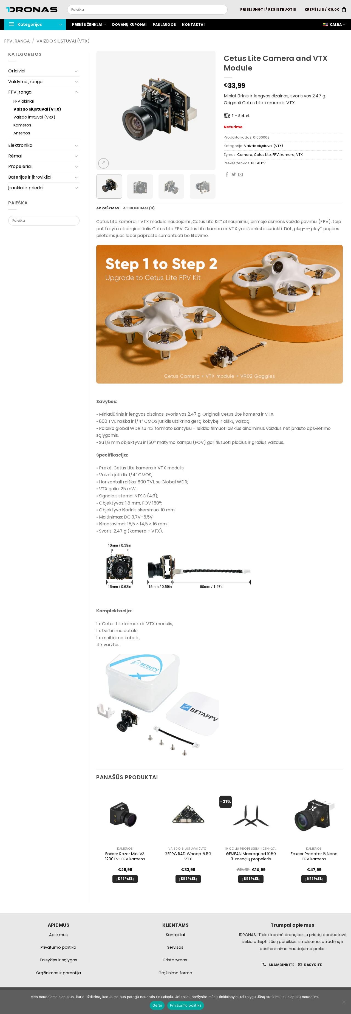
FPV (276, 154)
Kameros (22, 125)
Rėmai (15, 156)
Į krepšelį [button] (125, 879)
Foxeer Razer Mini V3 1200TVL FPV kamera (125, 856)
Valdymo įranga (25, 81)
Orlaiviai (16, 71)
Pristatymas (175, 960)
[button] (268, 10)
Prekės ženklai (87, 24)
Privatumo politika (186, 1005)
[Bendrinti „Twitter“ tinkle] (233, 174)
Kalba (336, 24)
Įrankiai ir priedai (25, 188)
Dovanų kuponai (129, 24)
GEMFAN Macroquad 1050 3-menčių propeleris (251, 856)
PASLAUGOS (164, 24)
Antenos (21, 133)
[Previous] (106, 110)
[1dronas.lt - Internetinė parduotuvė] (31, 9)
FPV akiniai (23, 101)
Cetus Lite (262, 154)
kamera (288, 154)
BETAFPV (258, 163)
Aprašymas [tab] (107, 208)
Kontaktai (193, 24)
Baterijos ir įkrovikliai (29, 177)
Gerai (157, 1005)
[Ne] (343, 1003)
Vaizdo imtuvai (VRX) (34, 117)
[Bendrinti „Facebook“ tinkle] (227, 174)
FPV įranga (17, 41)
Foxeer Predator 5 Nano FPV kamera (314, 856)
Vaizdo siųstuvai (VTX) (63, 41)
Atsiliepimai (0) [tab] (139, 208)
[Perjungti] (76, 71)
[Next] (206, 110)
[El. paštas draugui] (240, 174)
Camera (244, 154)
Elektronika (20, 145)
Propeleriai (20, 166)
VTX (299, 154)
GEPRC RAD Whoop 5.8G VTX (188, 856)
